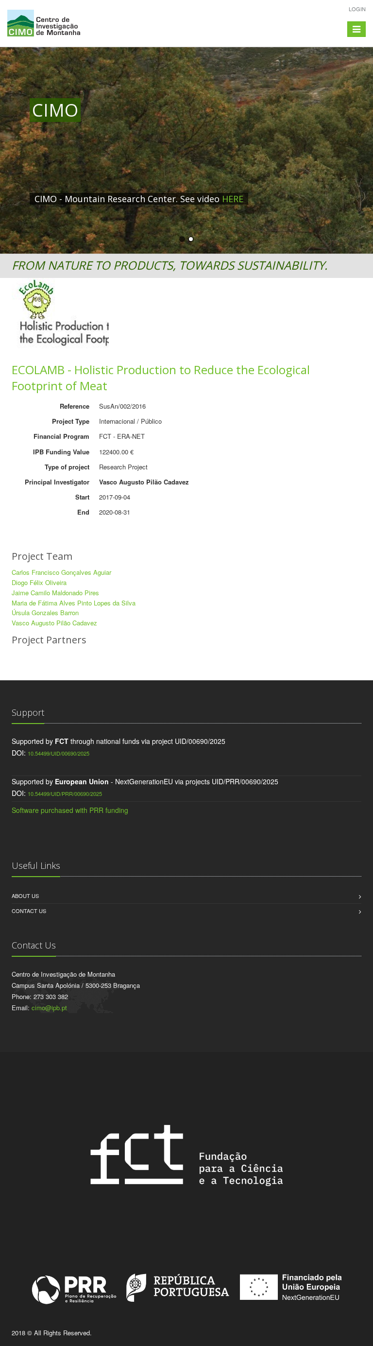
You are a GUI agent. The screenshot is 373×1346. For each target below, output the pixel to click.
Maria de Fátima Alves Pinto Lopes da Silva (74, 602)
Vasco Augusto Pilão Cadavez (54, 622)
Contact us (29, 911)
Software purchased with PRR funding (70, 810)
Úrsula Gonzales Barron (45, 612)
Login (357, 9)
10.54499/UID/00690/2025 (58, 753)
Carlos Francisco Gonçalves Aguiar (61, 572)
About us (25, 895)
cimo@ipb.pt (49, 1007)
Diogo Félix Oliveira (39, 582)
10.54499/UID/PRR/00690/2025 (65, 793)
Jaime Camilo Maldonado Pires (55, 592)
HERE (232, 199)
